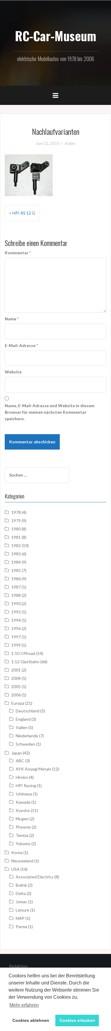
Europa (17, 703)
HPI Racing (26, 785)
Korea (16, 852)
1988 (16, 595)
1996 (16, 628)
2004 (16, 678)
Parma (21, 926)
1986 (16, 578)
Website (13, 371)
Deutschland (27, 710)
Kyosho (23, 810)
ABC (20, 760)
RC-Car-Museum (55, 35)
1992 (16, 611)
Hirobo (22, 777)
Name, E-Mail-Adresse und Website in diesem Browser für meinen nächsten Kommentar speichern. (49, 412)
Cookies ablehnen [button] (30, 1020)
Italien (22, 727)
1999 (16, 645)
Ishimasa (24, 793)
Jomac (21, 901)
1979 (16, 520)
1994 (16, 620)
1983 (16, 553)
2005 (16, 686)
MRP (20, 918)
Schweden (25, 744)
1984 (16, 562)
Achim (70, 143)
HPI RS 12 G (23, 212)
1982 (16, 545)
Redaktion (18, 965)
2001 (16, 669)
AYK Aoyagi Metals (33, 768)
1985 (16, 570)
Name (12, 318)
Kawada (23, 802)
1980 (16, 528)
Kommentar (18, 252)
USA (15, 869)
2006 (16, 694)
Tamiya (22, 835)
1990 (16, 603)
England (23, 719)
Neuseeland (22, 860)
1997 (16, 636)
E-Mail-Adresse (21, 345)
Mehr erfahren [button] (24, 1005)
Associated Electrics (35, 876)
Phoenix (23, 826)
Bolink (21, 885)
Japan (16, 752)
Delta (21, 893)
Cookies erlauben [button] (77, 1020)
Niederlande (27, 735)
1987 (16, 586)
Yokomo (23, 843)
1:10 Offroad (23, 653)
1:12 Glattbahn (25, 661)
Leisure (22, 909)
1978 (16, 512)
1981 (16, 537)
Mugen (22, 818)
